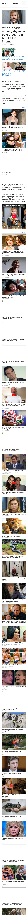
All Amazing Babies (10, 3)
